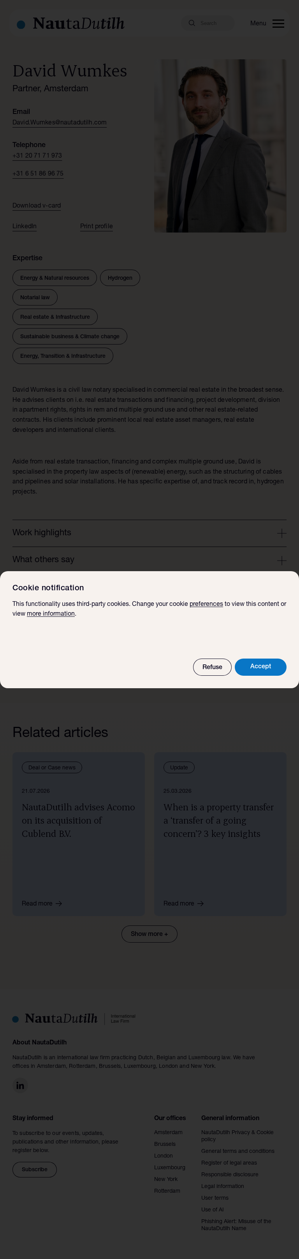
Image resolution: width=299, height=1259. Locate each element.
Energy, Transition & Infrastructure (63, 356)
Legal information (222, 1187)
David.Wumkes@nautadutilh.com (59, 123)
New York (166, 1180)
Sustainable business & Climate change (70, 337)
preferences (206, 605)
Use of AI (212, 1210)
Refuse (212, 668)
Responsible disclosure (230, 1175)
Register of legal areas (229, 1163)
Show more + (149, 935)
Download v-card (36, 206)
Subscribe (34, 1170)
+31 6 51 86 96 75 (38, 174)
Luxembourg (169, 1168)
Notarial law (35, 298)
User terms (215, 1198)
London (163, 1156)
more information (51, 614)
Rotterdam (167, 1191)
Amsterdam (168, 1133)
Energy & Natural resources (54, 278)
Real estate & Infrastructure (55, 317)
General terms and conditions (237, 1151)
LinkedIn (24, 227)
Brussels (165, 1144)
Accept (260, 667)
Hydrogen (120, 278)
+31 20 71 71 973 (37, 156)
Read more (37, 904)
